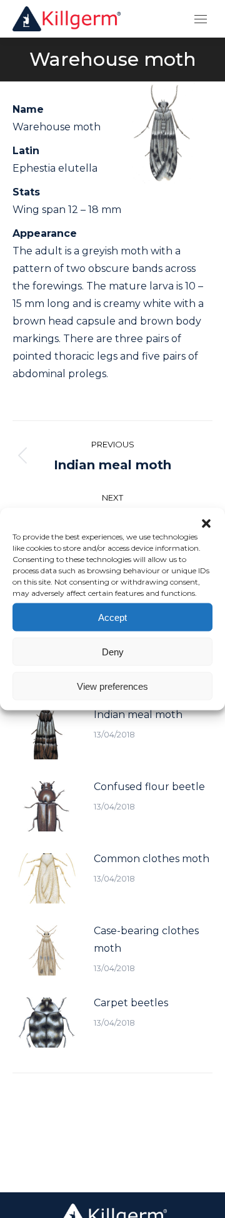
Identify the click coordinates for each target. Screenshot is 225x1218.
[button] (206, 524)
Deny (113, 651)
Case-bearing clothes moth (146, 939)
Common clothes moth (151, 859)
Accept (112, 617)
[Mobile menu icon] (200, 19)
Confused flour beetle (149, 787)
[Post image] (46, 734)
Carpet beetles (131, 1003)
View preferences (112, 685)
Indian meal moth (138, 715)
